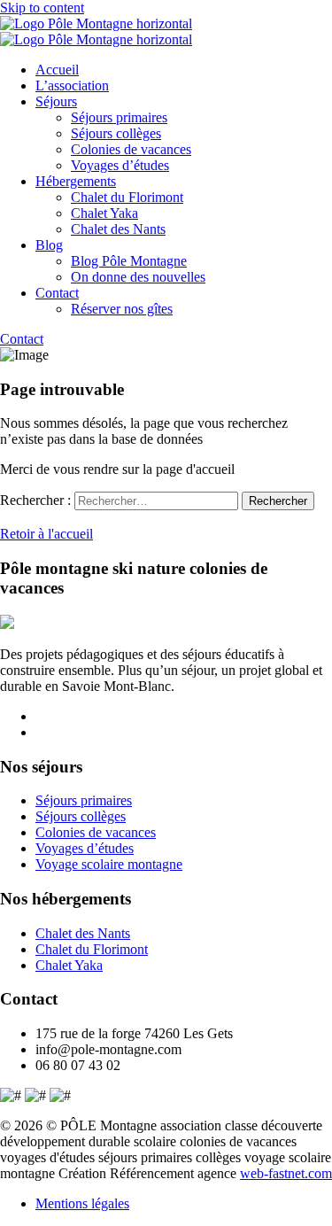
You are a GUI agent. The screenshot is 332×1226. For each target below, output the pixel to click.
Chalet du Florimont (127, 197)
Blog (49, 244)
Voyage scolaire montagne (108, 864)
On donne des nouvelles (138, 276)
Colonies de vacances (131, 149)
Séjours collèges (116, 133)
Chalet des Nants (118, 229)
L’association (72, 85)
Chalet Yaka (104, 213)
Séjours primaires (119, 117)
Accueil (57, 69)
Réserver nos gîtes (122, 308)
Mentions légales (82, 1203)
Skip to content (42, 7)
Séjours (56, 101)
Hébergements (75, 181)
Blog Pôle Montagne (129, 260)
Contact (57, 292)
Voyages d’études (120, 165)
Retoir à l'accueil (46, 533)
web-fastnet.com (286, 1173)
